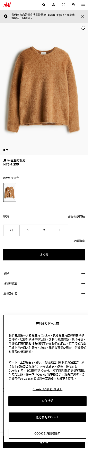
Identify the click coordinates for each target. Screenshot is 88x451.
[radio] (9, 192)
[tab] (4, 150)
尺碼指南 (79, 241)
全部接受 (47, 400)
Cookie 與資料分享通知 (47, 389)
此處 (72, 14)
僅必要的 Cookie (47, 417)
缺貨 (6, 216)
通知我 (44, 255)
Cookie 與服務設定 (47, 433)
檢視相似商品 (76, 216)
